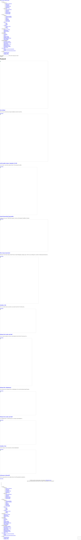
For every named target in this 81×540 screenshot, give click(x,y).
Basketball (7, 504)
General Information (9, 501)
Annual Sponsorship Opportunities (7, 216)
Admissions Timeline (7, 514)
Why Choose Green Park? (5, 252)
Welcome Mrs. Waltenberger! (5, 387)
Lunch (5, 520)
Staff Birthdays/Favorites (7, 522)
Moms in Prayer (6, 529)
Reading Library (8, 496)
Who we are (7, 489)
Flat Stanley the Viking (7, 531)
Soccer (7, 502)
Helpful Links (8, 492)
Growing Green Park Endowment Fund (10, 535)
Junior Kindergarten (9, 494)
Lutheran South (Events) (7, 528)
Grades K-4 (7, 495)
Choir (6, 508)
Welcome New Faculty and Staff (6, 334)
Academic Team (8, 511)
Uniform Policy (6, 524)
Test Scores (7, 491)
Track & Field (8, 505)
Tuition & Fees (6, 515)
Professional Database (7, 530)
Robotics (7, 512)
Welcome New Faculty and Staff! (6, 416)
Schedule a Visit (3, 305)
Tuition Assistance (6, 516)
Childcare (5, 518)
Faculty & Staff (8, 498)
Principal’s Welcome (9, 488)
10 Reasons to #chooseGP (5, 475)
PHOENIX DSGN (48, 480)
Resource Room (8, 497)
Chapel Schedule (6, 521)
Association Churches (7, 526)
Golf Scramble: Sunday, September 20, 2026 (8, 163)
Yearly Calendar (6, 523)
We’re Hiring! (2, 110)
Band (6, 507)
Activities (5, 510)
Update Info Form (6, 537)
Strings (7, 509)
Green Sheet (5, 519)
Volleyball (7, 503)
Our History (7, 490)
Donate (5, 534)
